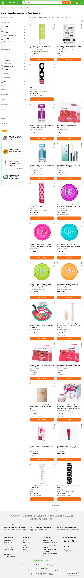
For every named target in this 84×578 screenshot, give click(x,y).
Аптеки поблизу (8, 542)
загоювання (7, 63)
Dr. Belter (6, 38)
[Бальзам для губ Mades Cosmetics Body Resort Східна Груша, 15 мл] (42, 272)
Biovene (6, 32)
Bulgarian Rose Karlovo (10, 35)
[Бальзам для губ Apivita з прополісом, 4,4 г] (69, 473)
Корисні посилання (28, 552)
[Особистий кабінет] (81, 2)
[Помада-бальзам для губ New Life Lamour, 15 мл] (42, 473)
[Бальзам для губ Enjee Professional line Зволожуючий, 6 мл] (42, 153)
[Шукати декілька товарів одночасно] (59, 2)
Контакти (26, 547)
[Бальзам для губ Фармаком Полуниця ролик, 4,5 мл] (42, 353)
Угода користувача (27, 565)
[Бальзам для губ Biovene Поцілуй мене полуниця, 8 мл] (42, 311)
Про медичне (7, 554)
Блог (24, 549)
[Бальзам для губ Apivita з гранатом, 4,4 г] (42, 73)
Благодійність (27, 542)
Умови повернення (9, 552)
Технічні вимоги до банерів (50, 553)
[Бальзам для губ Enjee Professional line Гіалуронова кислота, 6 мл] (42, 113)
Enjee (39, 7)
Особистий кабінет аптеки (50, 542)
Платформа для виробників (50, 555)
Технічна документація (49, 545)
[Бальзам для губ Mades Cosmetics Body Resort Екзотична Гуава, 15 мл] (42, 232)
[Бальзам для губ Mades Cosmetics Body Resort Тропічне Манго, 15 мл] (69, 272)
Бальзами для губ (31, 7)
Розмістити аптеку (48, 540)
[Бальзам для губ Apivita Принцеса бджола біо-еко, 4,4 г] (42, 192)
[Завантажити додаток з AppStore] (68, 541)
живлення (7, 60)
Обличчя (23, 7)
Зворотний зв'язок (28, 545)
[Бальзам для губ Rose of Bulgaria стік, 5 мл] (42, 434)
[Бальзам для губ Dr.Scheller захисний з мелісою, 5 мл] (69, 34)
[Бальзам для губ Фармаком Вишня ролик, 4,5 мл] (69, 113)
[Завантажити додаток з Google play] (64, 541)
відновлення (7, 54)
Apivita (6, 26)
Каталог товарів (6, 7)
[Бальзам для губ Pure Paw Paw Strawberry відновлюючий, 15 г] (69, 434)
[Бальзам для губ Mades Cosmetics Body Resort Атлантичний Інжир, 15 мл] (69, 192)
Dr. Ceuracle (7, 41)
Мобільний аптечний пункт (11, 556)
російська (47, 560)
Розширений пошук (9, 545)
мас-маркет (7, 84)
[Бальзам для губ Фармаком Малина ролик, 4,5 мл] (69, 353)
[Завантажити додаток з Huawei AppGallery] (72, 541)
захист (6, 69)
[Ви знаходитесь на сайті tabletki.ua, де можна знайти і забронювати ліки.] (10, 2)
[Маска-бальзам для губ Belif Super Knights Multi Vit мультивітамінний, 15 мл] (42, 392)
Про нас (25, 540)
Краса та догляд (15, 7)
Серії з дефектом (8, 547)
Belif (5, 29)
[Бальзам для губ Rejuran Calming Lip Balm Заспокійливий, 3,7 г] (69, 153)
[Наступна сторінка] (59, 510)
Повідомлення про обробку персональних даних (49, 565)
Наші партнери (47, 547)
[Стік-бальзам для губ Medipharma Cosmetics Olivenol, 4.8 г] (42, 34)
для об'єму (7, 57)
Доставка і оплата (8, 549)
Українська (37, 560)
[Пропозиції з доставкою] (30, 25)
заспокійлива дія (8, 66)
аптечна (6, 81)
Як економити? (8, 540)
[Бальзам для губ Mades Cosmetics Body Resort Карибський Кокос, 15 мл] (69, 232)
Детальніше (33, 530)
